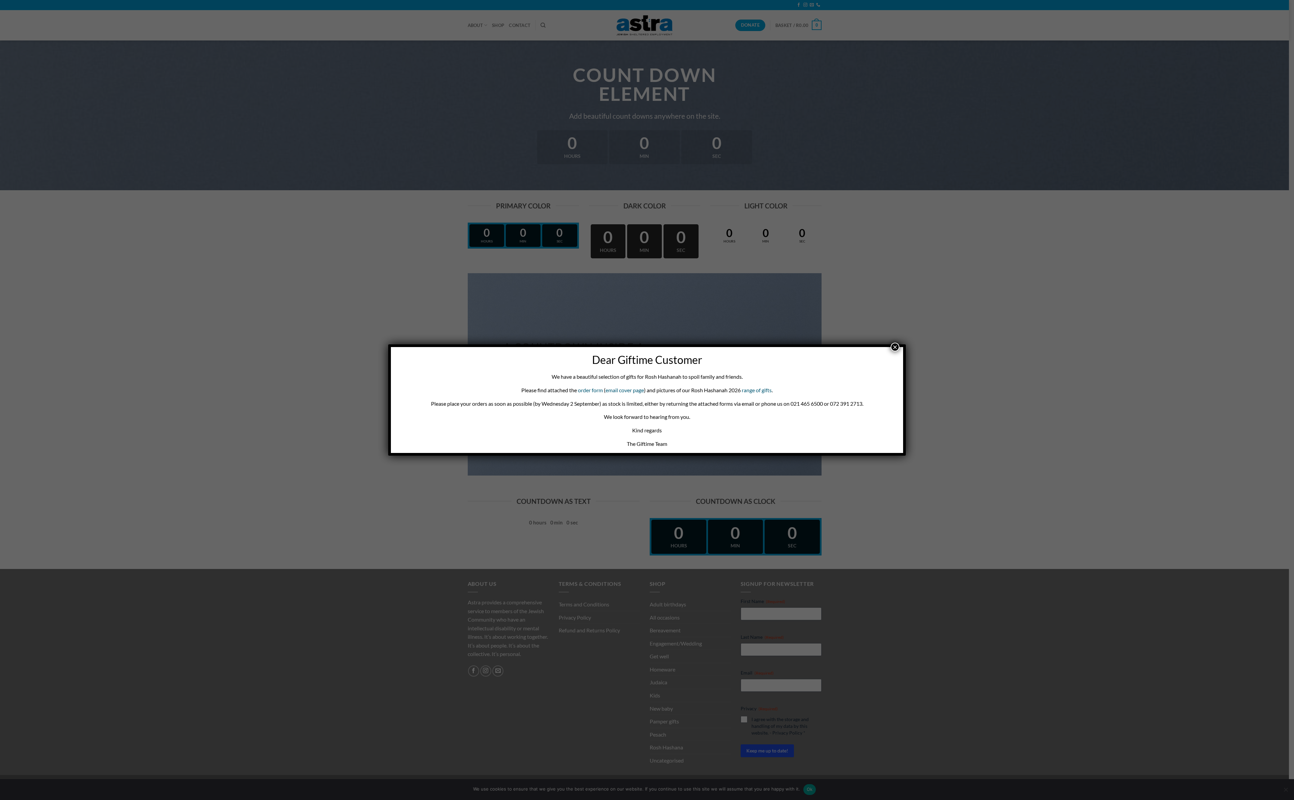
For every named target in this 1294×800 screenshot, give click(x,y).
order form (590, 390)
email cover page (625, 390)
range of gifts (757, 390)
